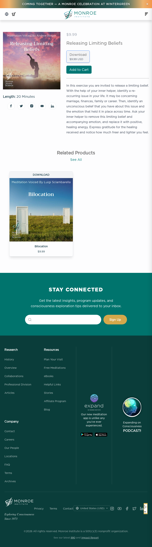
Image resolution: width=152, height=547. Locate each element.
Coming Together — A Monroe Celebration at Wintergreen (76, 4)
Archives (10, 481)
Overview (10, 367)
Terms (8, 473)
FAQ (7, 464)
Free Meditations (55, 367)
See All (76, 159)
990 (73, 537)
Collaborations (13, 376)
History (9, 359)
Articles (9, 392)
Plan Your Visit (53, 359)
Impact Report (90, 537)
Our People (11, 447)
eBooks (48, 376)
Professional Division (17, 384)
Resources (51, 349)
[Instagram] (112, 508)
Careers (9, 439)
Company (11, 421)
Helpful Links (52, 384)
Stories (48, 392)
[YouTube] (119, 508)
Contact (9, 431)
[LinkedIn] (142, 508)
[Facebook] (127, 508)
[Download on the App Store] (101, 435)
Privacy (39, 508)
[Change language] (7, 14)
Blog (47, 409)
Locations (10, 456)
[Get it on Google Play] (87, 435)
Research (11, 349)
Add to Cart (79, 69)
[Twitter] (134, 508)
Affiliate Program (55, 401)
